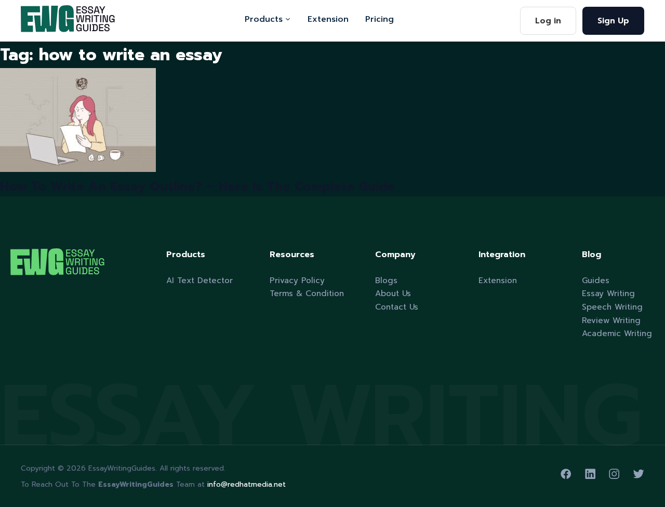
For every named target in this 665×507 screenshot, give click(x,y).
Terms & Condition (307, 293)
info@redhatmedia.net (246, 484)
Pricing (379, 19)
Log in (548, 20)
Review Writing (611, 320)
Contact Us (396, 307)
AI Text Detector (199, 280)
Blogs (386, 280)
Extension (328, 19)
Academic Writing (617, 333)
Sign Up (613, 20)
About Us (393, 293)
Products (264, 19)
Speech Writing (612, 307)
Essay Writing (608, 293)
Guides (595, 280)
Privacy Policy (297, 280)
